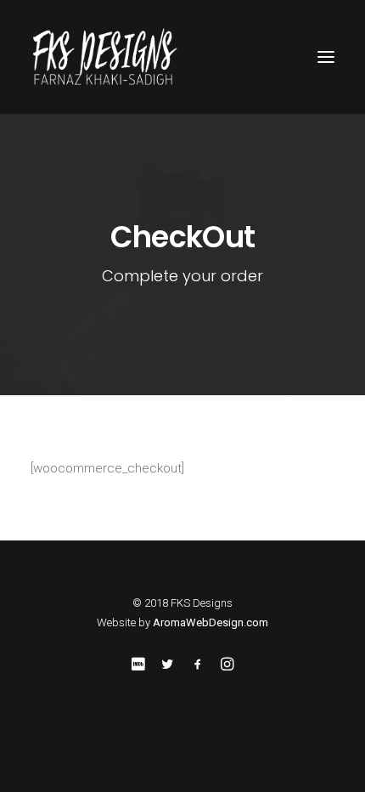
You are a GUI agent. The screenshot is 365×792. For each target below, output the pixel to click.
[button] (326, 57)
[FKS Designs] (182, 57)
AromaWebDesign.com (210, 622)
